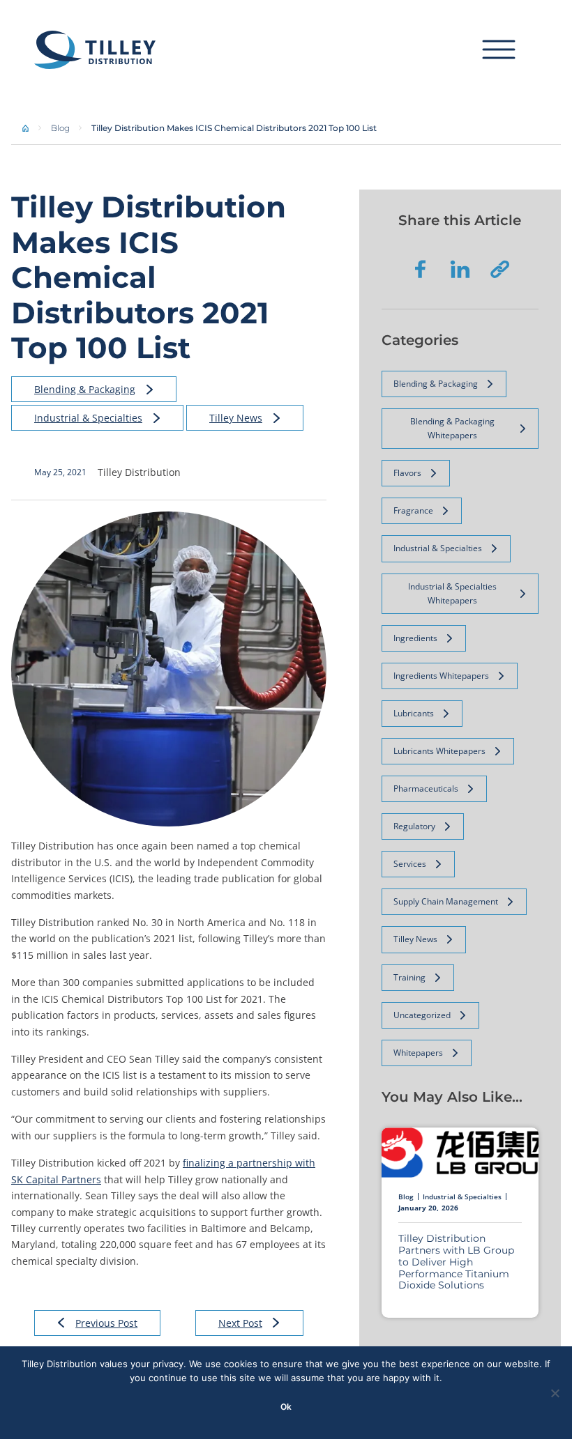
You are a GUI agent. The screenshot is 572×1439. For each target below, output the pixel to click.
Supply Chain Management (445, 901)
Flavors (407, 473)
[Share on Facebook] (421, 268)
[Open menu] (510, 49)
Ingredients (415, 638)
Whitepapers (418, 1053)
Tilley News (235, 417)
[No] (555, 1393)
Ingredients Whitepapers (441, 676)
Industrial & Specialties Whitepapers (452, 593)
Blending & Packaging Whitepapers (452, 428)
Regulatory (414, 826)
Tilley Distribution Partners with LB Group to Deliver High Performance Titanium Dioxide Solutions (456, 1262)
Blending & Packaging (84, 389)
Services (409, 864)
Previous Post (106, 1323)
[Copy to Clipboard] (500, 268)
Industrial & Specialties (88, 417)
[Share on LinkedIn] (460, 268)
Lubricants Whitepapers (439, 751)
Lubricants (413, 713)
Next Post (240, 1323)
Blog (60, 128)
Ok (286, 1406)
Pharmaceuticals (425, 788)
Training (409, 977)
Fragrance (413, 510)
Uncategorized (422, 1015)
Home (25, 128)
